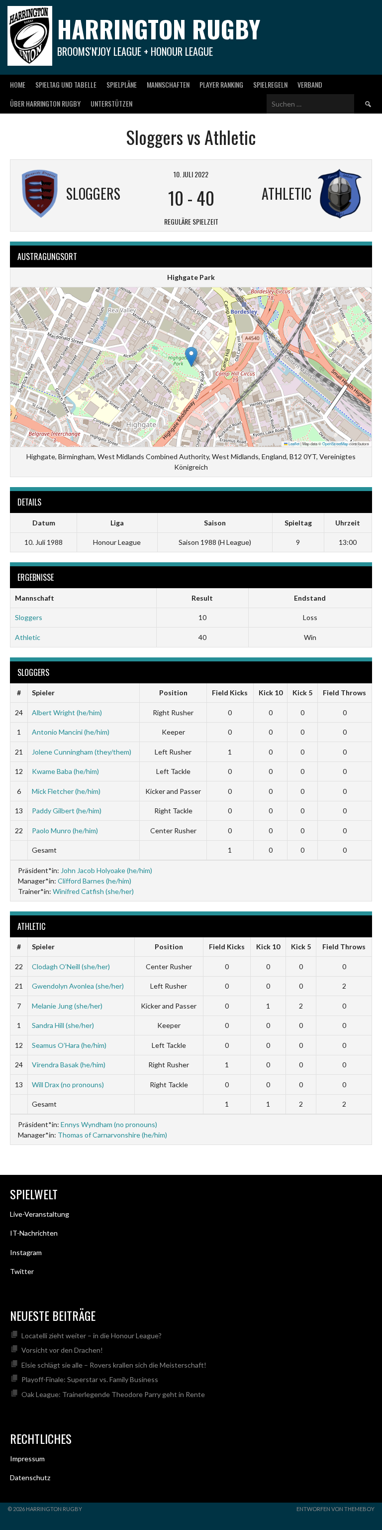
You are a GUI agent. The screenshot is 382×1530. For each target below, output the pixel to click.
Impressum (27, 1458)
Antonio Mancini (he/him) (70, 732)
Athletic (27, 637)
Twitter (22, 1271)
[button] (191, 357)
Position (173, 692)
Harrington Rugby (158, 28)
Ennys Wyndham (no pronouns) (109, 1124)
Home (17, 84)
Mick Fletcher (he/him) (66, 791)
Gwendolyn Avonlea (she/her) (78, 986)
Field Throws (344, 692)
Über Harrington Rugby (45, 103)
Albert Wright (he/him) (67, 712)
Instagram (26, 1252)
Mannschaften (168, 84)
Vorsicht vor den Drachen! (62, 1350)
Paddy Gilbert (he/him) (66, 810)
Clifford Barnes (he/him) (94, 881)
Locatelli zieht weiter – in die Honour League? (91, 1335)
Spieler (43, 692)
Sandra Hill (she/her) (63, 1025)
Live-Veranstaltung (39, 1214)
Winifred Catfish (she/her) (93, 891)
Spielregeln (270, 84)
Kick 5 (302, 692)
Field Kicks (230, 692)
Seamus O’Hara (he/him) (69, 1045)
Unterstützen (111, 103)
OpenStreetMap (335, 443)
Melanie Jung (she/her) (67, 1006)
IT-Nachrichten (34, 1233)
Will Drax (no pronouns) (68, 1084)
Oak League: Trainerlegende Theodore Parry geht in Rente (113, 1394)
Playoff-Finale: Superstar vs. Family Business (89, 1379)
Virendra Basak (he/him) (68, 1064)
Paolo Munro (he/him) (65, 830)
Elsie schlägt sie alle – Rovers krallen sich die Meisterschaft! (113, 1365)
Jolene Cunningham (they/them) (81, 752)
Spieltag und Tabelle (65, 84)
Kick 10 (271, 692)
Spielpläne (121, 84)
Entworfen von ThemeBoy (335, 1509)
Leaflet (293, 443)
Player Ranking (221, 84)
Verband (309, 84)
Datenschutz (30, 1477)
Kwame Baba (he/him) (65, 771)
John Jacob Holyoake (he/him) (106, 870)
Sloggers (28, 617)
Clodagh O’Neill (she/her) (71, 966)
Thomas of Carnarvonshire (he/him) (112, 1135)
